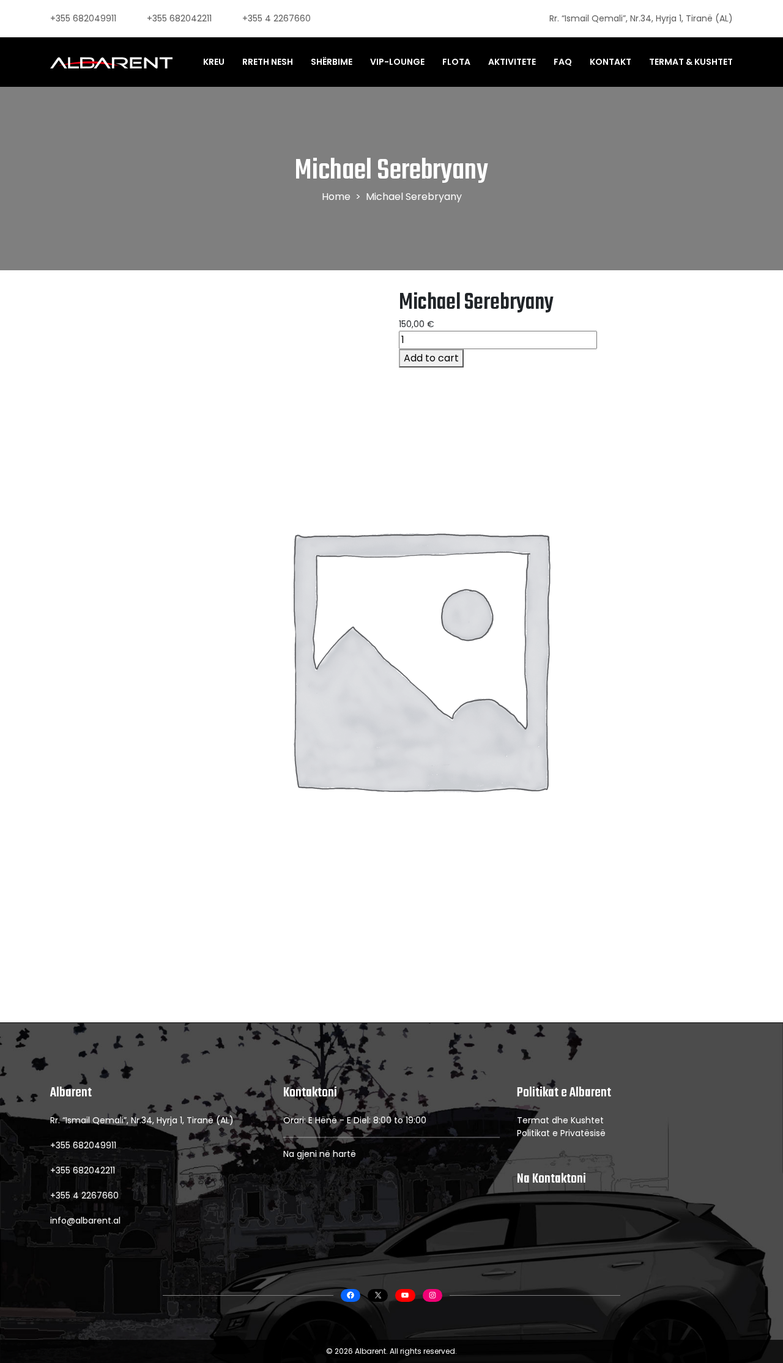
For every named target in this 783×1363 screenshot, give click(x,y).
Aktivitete (512, 62)
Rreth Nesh (267, 62)
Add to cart (431, 358)
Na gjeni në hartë (319, 1154)
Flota (456, 62)
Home (336, 197)
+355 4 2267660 (276, 18)
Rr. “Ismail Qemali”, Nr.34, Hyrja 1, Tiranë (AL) (641, 18)
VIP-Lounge (397, 62)
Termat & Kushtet (691, 62)
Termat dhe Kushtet (560, 1120)
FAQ (563, 62)
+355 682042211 (179, 18)
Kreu (214, 62)
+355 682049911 (83, 18)
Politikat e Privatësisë (561, 1133)
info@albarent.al (85, 1220)
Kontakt (610, 62)
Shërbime (331, 62)
